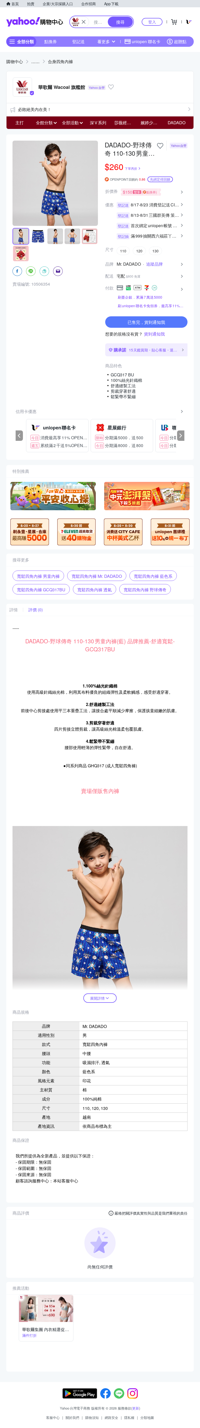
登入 (152, 21)
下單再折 (131, 168)
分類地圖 (147, 1417)
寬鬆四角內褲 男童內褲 (38, 576)
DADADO (176, 123)
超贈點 (180, 41)
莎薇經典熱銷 (126, 123)
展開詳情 (97, 998)
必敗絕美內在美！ (34, 109)
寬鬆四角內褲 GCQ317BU (41, 590)
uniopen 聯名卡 (146, 41)
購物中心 (14, 61)
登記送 (78, 41)
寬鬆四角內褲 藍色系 (153, 576)
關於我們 (72, 1417)
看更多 (103, 41)
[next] (180, 435)
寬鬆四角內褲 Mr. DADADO (97, 576)
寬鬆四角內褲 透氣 (94, 590)
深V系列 (98, 123)
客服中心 (53, 1417)
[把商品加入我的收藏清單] (160, 146)
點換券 (50, 41)
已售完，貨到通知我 (146, 322)
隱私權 (129, 1417)
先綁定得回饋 (160, 179)
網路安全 (111, 1417)
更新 (135, 1408)
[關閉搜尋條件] (83, 22)
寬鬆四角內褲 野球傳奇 (145, 590)
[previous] (19, 435)
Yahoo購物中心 (34, 22)
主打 (19, 123)
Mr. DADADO (129, 264)
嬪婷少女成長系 (152, 123)
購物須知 (92, 1417)
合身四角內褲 (60, 61)
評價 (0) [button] (35, 610)
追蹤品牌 (154, 264)
